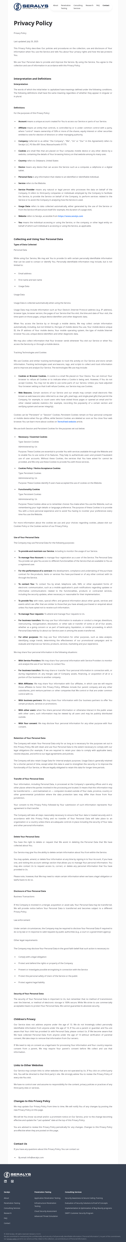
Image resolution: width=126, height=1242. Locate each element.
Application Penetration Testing (47, 1198)
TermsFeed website (66, 421)
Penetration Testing (66, 6)
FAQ (98, 5)
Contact (106, 5)
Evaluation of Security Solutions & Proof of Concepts (86, 1203)
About (55, 5)
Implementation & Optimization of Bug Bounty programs (88, 1208)
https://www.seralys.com (70, 216)
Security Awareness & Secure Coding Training (84, 1198)
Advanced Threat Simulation (46, 1216)
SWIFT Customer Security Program (79, 1213)
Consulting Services (78, 6)
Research (89, 5)
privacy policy (12, 1239)
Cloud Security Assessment (45, 1211)
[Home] (31, 7)
